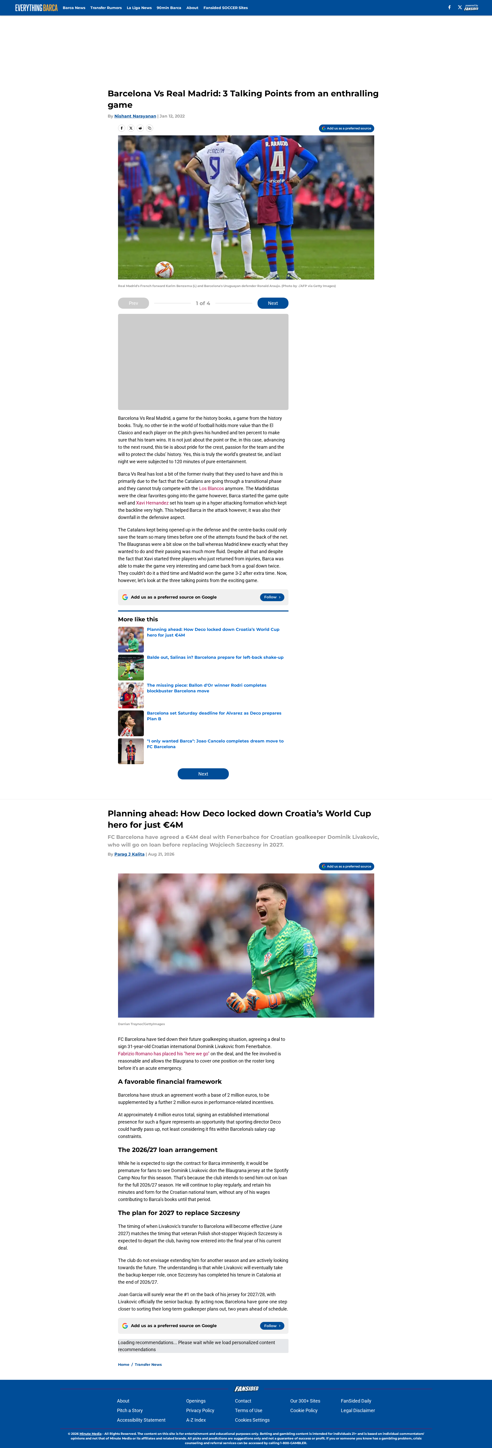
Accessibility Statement (141, 1420)
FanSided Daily (356, 1401)
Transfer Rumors (106, 7)
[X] (460, 7)
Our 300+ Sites (305, 1401)
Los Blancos (211, 488)
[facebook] (449, 7)
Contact (243, 1401)
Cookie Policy (304, 1410)
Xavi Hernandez (152, 503)
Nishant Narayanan (135, 116)
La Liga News (139, 7)
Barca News (74, 7)
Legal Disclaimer (358, 1410)
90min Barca (169, 7)
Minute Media (90, 1434)
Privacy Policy (200, 1410)
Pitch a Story (130, 1410)
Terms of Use (248, 1410)
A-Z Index (196, 1420)
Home (123, 1364)
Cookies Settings (252, 1420)
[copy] (149, 128)
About (192, 7)
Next (273, 303)
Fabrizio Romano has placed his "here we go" (163, 1053)
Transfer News (148, 1364)
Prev (133, 303)
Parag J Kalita (129, 854)
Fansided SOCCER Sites (226, 7)
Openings (196, 1401)
